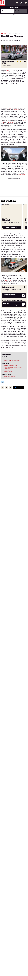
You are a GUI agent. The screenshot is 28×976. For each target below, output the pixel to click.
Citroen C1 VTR (7, 370)
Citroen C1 (8, 70)
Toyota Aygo (7, 280)
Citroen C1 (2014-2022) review (11, 359)
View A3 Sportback (11, 227)
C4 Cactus (8, 108)
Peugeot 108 (9, 122)
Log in (21, 3)
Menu (26, 3)
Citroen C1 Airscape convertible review (13, 367)
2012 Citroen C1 (8, 368)
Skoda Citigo (21, 174)
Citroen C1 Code (8, 371)
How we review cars (6, 65)
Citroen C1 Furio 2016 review (11, 365)
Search (17, 3)
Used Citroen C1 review (9, 376)
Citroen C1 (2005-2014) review (11, 360)
